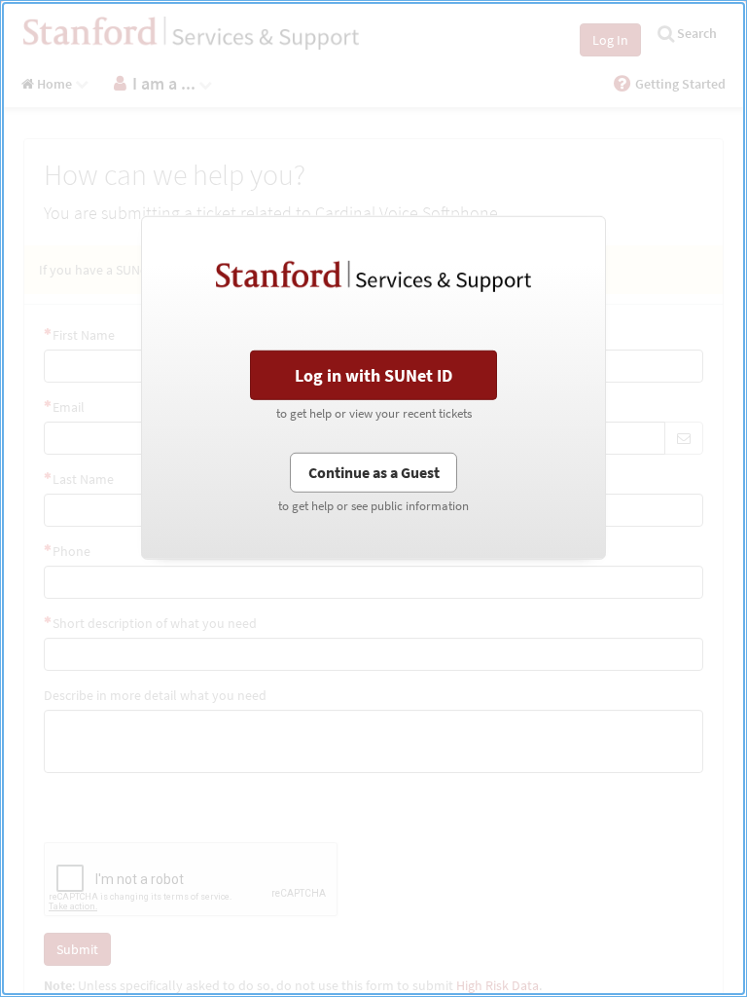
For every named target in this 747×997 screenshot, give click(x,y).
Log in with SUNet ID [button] (373, 375)
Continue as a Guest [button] (374, 471)
